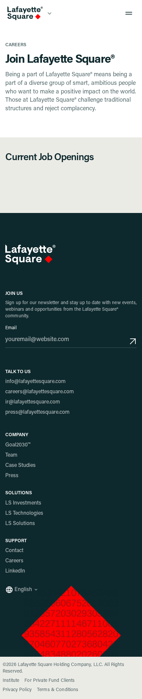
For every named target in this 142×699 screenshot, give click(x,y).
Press (11, 475)
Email (11, 328)
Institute (11, 681)
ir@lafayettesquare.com (32, 402)
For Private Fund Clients (49, 681)
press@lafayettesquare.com (37, 412)
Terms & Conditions (58, 690)
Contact (14, 550)
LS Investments (23, 503)
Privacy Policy (17, 690)
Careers (14, 561)
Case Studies (20, 465)
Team (11, 455)
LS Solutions (20, 523)
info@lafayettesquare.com (35, 381)
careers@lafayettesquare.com (39, 392)
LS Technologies (24, 513)
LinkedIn (15, 571)
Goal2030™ (17, 445)
